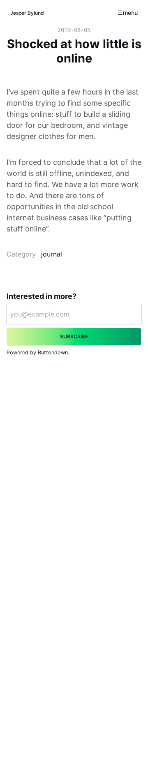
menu (130, 12)
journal (51, 254)
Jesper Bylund (27, 13)
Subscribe (74, 336)
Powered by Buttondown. (38, 352)
